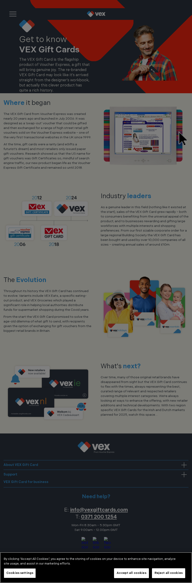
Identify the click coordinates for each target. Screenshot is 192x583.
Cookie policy (83, 563)
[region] (96, 567)
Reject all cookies (169, 573)
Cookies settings (19, 573)
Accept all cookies (131, 573)
